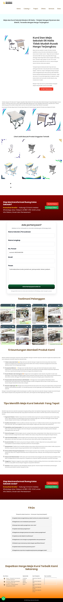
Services (51, 9)
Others (43, 9)
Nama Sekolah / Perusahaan (19, 232)
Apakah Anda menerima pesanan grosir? (24, 546)
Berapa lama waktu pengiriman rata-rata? (24, 525)
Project (35, 9)
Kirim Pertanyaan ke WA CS (31, 287)
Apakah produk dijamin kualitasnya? (23, 536)
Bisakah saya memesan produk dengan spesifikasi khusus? (29, 543)
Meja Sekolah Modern (33, 600)
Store (59, 9)
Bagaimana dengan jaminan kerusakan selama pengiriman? (29, 532)
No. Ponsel (12, 249)
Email (10, 257)
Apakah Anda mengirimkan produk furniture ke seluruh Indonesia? (31, 518)
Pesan (10, 265)
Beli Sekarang (47, 89)
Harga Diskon (52, 207)
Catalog (26, 9)
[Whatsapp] (3, 598)
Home (19, 9)
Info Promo (53, 204)
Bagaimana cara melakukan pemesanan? (24, 521)
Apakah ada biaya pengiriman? (21, 528)
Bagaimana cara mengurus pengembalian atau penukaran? (29, 539)
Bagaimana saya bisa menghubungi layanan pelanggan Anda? (30, 550)
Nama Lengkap (14, 240)
